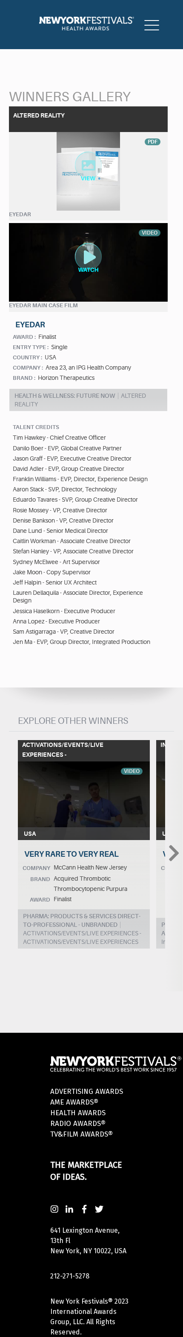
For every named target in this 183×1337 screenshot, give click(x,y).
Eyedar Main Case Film (43, 305)
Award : (24, 337)
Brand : (24, 378)
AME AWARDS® (74, 1102)
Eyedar (20, 214)
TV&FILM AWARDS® (81, 1134)
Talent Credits (36, 427)
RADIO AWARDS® (78, 1123)
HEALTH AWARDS (78, 1112)
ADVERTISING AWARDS (86, 1091)
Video (132, 771)
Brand (40, 879)
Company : (28, 367)
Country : (27, 357)
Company (36, 868)
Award (40, 899)
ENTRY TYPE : (31, 347)
